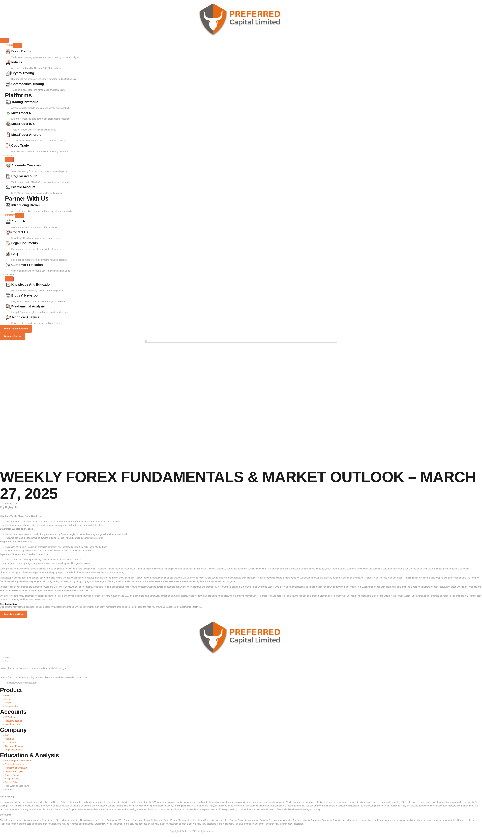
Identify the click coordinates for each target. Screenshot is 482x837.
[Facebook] (7, 793)
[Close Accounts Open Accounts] (9, 159)
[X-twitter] (12, 793)
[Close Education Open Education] (9, 278)
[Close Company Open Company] (19, 215)
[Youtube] (4, 793)
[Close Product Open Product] (17, 45)
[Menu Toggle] (4, 40)
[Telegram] (1, 793)
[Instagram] (10, 793)
